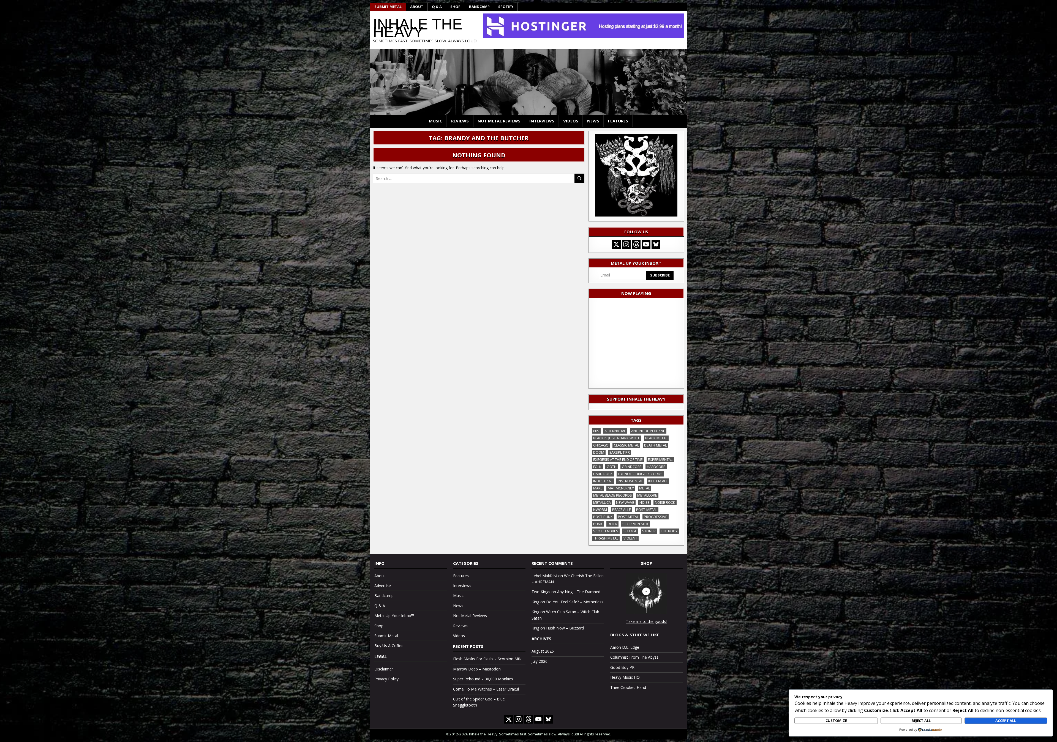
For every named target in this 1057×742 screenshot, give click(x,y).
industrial (602, 480)
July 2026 (539, 661)
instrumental (630, 480)
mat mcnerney (621, 488)
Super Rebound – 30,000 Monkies (483, 678)
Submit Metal (388, 6)
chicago (601, 445)
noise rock (665, 502)
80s (596, 430)
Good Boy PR (622, 667)
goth (612, 466)
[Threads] (636, 244)
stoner (649, 531)
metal (644, 488)
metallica (602, 502)
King (535, 601)
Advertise (382, 585)
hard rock (603, 473)
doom (598, 452)
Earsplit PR (619, 452)
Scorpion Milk (635, 523)
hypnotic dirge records (640, 473)
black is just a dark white (616, 438)
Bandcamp (479, 6)
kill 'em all (658, 480)
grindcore (632, 466)
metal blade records (612, 495)
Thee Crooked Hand (628, 687)
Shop (455, 6)
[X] (616, 244)
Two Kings (541, 591)
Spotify (505, 6)
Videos (570, 121)
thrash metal (605, 538)
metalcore (647, 495)
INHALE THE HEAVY (417, 28)
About (416, 6)
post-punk (603, 516)
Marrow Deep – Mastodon (477, 669)
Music (435, 121)
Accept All (1005, 720)
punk (598, 523)
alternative (615, 430)
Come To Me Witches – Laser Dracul (486, 689)
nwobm (600, 509)
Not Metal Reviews (499, 121)
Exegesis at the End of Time (618, 459)
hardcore (656, 466)
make (598, 488)
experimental (660, 459)
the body (669, 531)
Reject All (921, 720)
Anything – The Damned (578, 591)
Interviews (541, 121)
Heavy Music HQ (625, 677)
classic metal (626, 445)
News (593, 121)
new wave (625, 502)
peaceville (621, 509)
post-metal (646, 509)
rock (612, 523)
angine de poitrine (648, 430)
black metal (656, 438)
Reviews (460, 121)
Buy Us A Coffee (389, 645)
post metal (628, 516)
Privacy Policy (386, 678)
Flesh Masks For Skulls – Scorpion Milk (487, 658)
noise (644, 502)
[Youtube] (646, 244)
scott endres (605, 531)
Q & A (437, 6)
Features (618, 121)
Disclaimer (383, 669)
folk (597, 466)
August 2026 (543, 651)
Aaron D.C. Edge (624, 647)
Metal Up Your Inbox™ (394, 615)
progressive (655, 516)
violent (630, 538)
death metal (655, 445)
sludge (630, 531)
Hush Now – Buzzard (565, 628)
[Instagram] (626, 244)
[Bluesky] (656, 244)
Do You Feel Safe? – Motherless (574, 601)
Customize (836, 720)
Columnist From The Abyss (634, 657)
